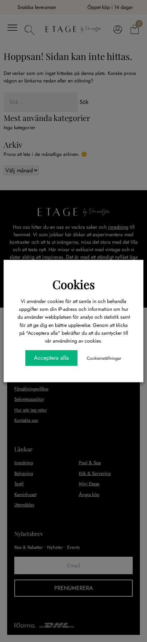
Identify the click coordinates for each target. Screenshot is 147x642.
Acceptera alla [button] (51, 358)
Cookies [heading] (73, 284)
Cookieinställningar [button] (104, 358)
